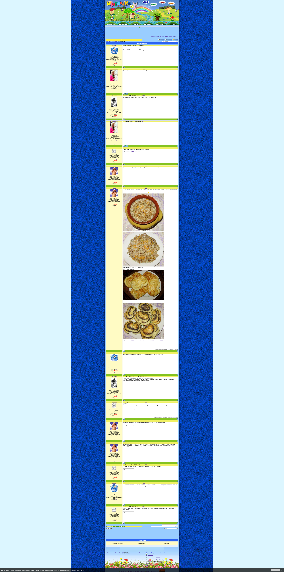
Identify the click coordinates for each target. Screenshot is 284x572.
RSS (177, 36)
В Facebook (158, 559)
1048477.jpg (142, 340)
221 (146, 421)
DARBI (114, 166)
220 (146, 402)
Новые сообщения (155, 36)
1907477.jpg (162, 340)
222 (146, 442)
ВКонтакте (158, 557)
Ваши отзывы (136, 554)
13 (118, 526)
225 (144, 506)
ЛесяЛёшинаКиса (114, 69)
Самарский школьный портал (169, 554)
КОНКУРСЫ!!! (166, 553)
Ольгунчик (114, 95)
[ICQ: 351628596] (126, 93)
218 (146, 352)
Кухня (116, 41)
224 (144, 483)
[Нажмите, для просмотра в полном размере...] (143, 231)
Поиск (174, 36)
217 (146, 188)
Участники (162, 36)
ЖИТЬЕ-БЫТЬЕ (111, 41)
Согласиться (275, 570)
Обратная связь (137, 555)
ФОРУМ (107, 41)
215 (143, 147)
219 (146, 376)
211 (144, 45)
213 (144, 95)
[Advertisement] (142, 31)
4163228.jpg (152, 340)
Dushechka (114, 147)
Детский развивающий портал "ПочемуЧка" (115, 552)
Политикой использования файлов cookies (74, 570)
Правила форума (168, 36)
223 (146, 464)
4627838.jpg (133, 340)
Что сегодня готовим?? (122, 41)
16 (122, 526)
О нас (135, 553)
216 (146, 166)
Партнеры (135, 556)
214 (143, 121)
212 (144, 69)
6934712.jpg (133, 151)
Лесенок (114, 45)
